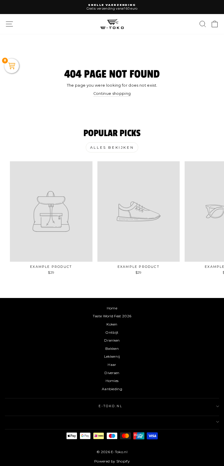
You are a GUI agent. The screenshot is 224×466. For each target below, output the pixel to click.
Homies (112, 380)
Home (112, 308)
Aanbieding (112, 389)
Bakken (112, 348)
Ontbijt (111, 332)
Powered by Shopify (112, 461)
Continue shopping (112, 93)
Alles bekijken (112, 147)
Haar (112, 364)
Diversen (112, 373)
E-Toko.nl (111, 406)
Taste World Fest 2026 (112, 316)
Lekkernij (112, 356)
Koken (112, 324)
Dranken (112, 340)
